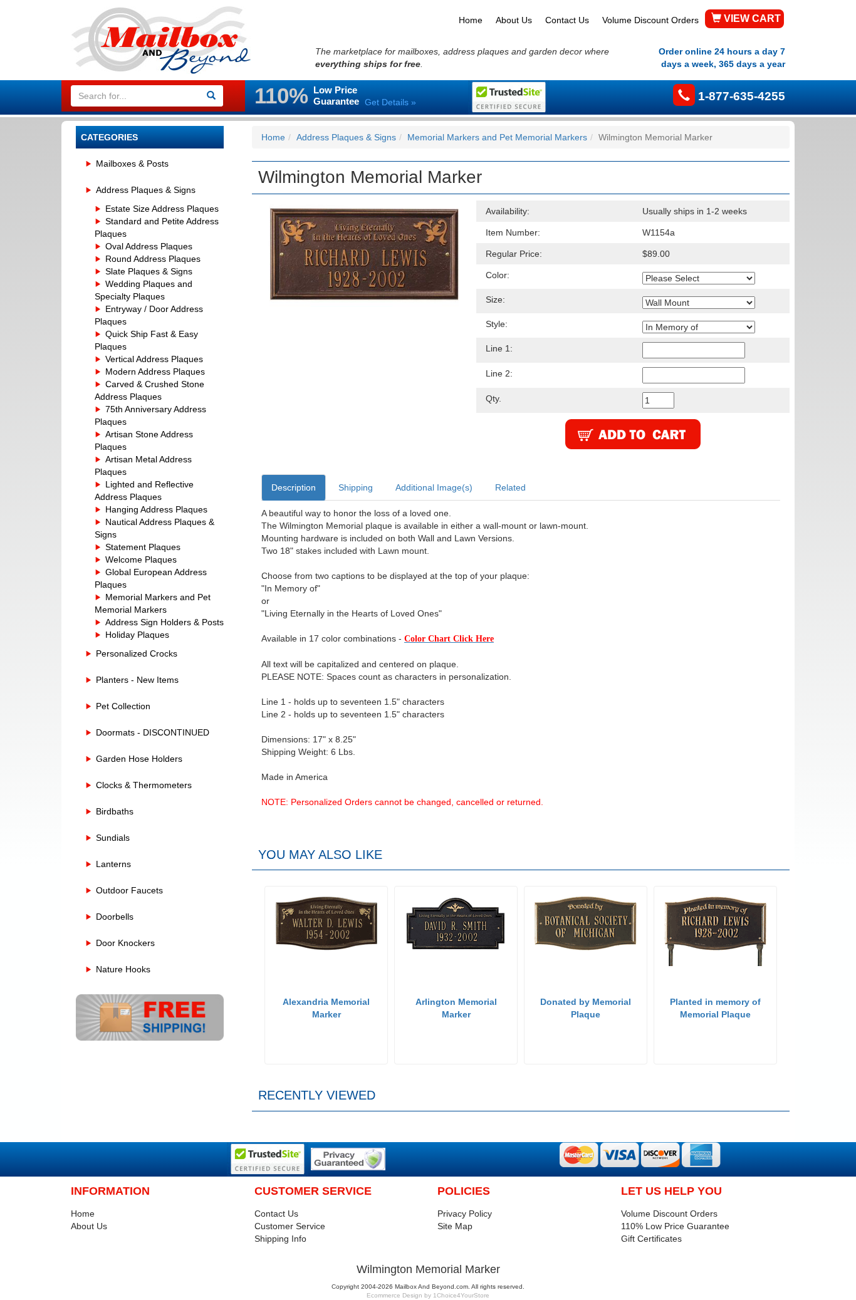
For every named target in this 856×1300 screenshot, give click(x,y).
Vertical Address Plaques (154, 359)
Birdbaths (114, 811)
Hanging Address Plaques (156, 509)
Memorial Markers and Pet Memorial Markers (497, 137)
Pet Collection (123, 706)
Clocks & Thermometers (144, 785)
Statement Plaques (142, 547)
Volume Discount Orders (650, 20)
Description (293, 487)
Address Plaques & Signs (146, 190)
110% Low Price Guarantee (675, 1226)
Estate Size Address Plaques (162, 209)
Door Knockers (125, 943)
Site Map (454, 1226)
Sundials (113, 838)
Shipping (355, 487)
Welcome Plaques (141, 559)
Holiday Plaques (137, 635)
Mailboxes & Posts (132, 164)
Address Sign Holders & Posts (164, 622)
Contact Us (567, 20)
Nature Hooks (123, 969)
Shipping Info (280, 1239)
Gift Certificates (651, 1239)
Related (510, 487)
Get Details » (390, 102)
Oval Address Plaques (148, 246)
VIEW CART (751, 18)
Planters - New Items (137, 680)
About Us (514, 20)
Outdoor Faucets (129, 890)
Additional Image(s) (433, 487)
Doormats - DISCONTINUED (152, 732)
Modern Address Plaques (155, 372)
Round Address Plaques (153, 259)
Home (471, 20)
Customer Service (289, 1226)
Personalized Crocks (136, 653)
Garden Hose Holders (139, 759)
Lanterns (113, 864)
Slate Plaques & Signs (148, 271)
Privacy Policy (464, 1214)
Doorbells (114, 917)
